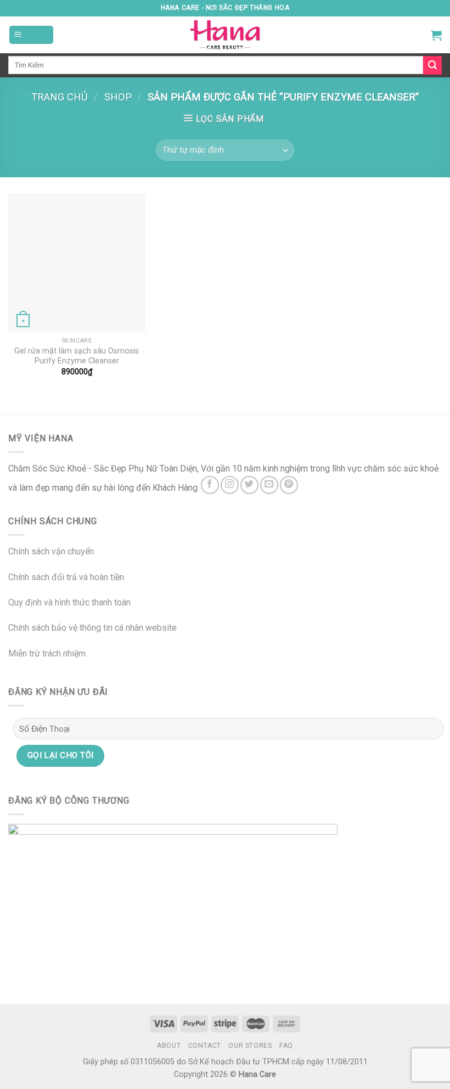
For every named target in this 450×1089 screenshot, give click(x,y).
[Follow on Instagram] (230, 485)
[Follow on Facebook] (210, 485)
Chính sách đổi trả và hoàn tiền (66, 577)
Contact (204, 1045)
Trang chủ (59, 97)
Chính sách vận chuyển (51, 551)
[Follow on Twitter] (249, 485)
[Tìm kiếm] (432, 65)
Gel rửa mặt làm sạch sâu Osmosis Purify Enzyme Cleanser (76, 356)
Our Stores (250, 1045)
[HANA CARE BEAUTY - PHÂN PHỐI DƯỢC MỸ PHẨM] (225, 34)
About (169, 1045)
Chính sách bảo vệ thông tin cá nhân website (92, 627)
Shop (118, 97)
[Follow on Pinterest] (289, 485)
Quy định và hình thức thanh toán (69, 602)
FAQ (286, 1045)
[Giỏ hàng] (436, 35)
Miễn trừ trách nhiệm (47, 653)
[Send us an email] (269, 485)
